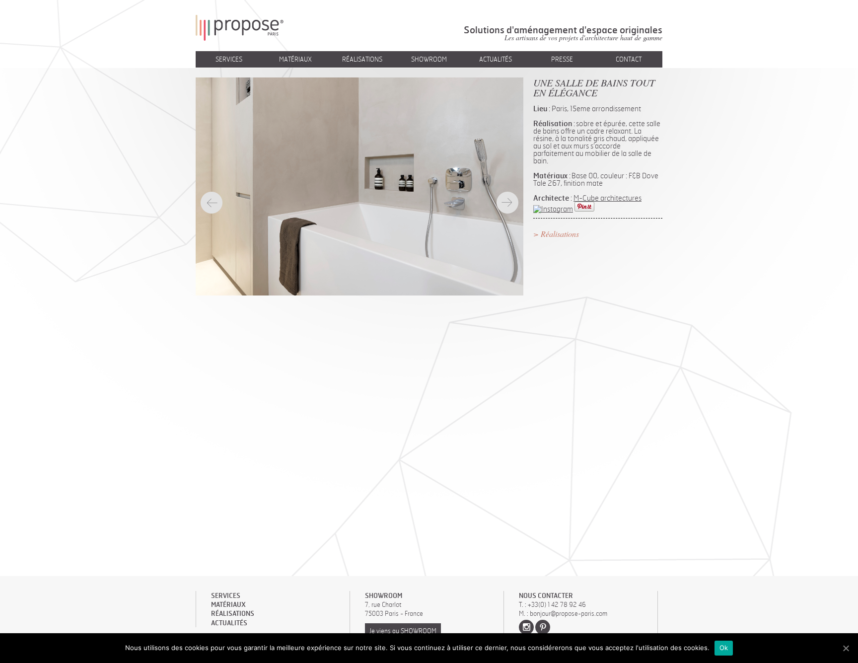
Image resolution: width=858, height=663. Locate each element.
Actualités (495, 59)
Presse (562, 59)
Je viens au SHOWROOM (402, 631)
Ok (723, 648)
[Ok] (846, 648)
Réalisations (362, 59)
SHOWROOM (383, 595)
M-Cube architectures (607, 198)
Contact (629, 59)
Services (228, 59)
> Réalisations (556, 233)
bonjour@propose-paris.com (568, 613)
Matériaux (295, 59)
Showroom (429, 59)
